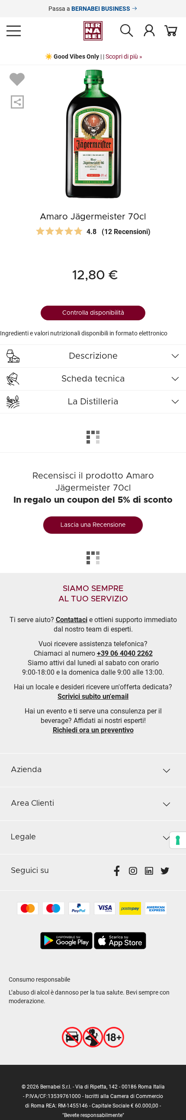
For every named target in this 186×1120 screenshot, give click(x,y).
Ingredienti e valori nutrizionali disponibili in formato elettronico (83, 333)
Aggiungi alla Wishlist (18, 78)
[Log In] (149, 30)
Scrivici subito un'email (93, 696)
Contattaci (71, 620)
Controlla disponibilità (93, 313)
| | (93, 56)
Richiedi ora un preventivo (93, 730)
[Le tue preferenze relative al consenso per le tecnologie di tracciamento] (178, 840)
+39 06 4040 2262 (125, 653)
